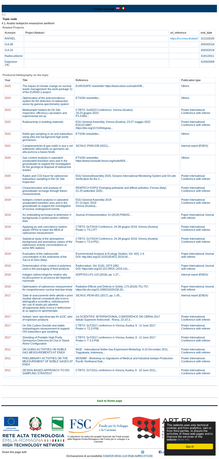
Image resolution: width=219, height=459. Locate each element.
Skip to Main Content (14, 2)
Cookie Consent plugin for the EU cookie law (189, 452)
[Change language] (120, 9)
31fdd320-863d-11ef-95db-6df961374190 (128, 456)
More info (183, 439)
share (165, 452)
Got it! (190, 446)
